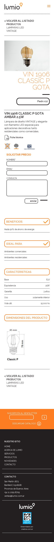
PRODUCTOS (13, 24)
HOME (7, 446)
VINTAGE (11, 31)
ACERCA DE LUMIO (13, 450)
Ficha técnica (16, 137)
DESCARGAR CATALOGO (24, 423)
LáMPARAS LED (15, 27)
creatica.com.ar (27, 529)
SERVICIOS (9, 454)
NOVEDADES (10, 461)
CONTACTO (10, 464)
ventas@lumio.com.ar (14, 496)
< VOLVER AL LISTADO (19, 20)
